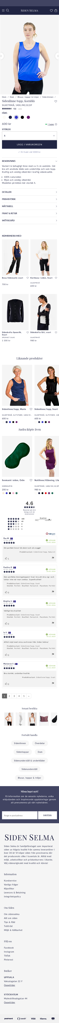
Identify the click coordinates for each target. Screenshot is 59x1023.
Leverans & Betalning (14, 892)
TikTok (7, 955)
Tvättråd (8, 926)
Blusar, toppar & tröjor (28, 97)
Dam (12, 97)
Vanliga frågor (11, 884)
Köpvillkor (9, 888)
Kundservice (10, 880)
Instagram (9, 951)
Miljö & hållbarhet (13, 930)
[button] (29, 135)
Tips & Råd (9, 922)
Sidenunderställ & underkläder (29, 760)
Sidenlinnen (47, 97)
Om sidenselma (11, 914)
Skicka (47, 815)
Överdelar (40, 743)
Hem (4, 97)
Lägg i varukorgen (29, 144)
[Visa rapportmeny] (53, 558)
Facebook (9, 947)
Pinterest (8, 959)
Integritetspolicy (12, 896)
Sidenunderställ (30, 769)
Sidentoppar (22, 751)
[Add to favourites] (56, 101)
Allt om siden (10, 918)
